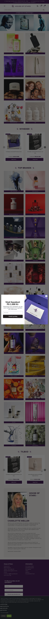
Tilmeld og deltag (12, 316)
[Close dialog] (46, 296)
